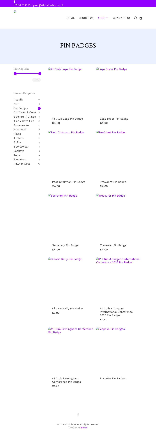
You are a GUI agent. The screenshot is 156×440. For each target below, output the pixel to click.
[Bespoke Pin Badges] (119, 350)
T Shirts (19, 138)
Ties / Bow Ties (24, 120)
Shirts (17, 142)
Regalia (18, 99)
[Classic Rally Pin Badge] (71, 280)
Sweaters (20, 159)
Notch (84, 427)
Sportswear (21, 146)
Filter (36, 80)
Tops (17, 155)
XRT (16, 103)
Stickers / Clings (25, 116)
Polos (17, 133)
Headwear (20, 129)
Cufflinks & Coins (25, 112)
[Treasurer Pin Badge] (119, 217)
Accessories (21, 125)
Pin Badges (21, 108)
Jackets (19, 150)
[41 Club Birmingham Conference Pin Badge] (71, 350)
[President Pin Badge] (119, 153)
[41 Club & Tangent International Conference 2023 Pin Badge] (119, 280)
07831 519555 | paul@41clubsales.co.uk (39, 5)
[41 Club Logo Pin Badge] (71, 90)
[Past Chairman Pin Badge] (71, 153)
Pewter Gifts (22, 163)
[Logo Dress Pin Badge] (119, 90)
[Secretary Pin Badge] (71, 217)
